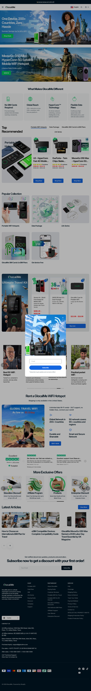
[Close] (63, 317)
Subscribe (45, 368)
